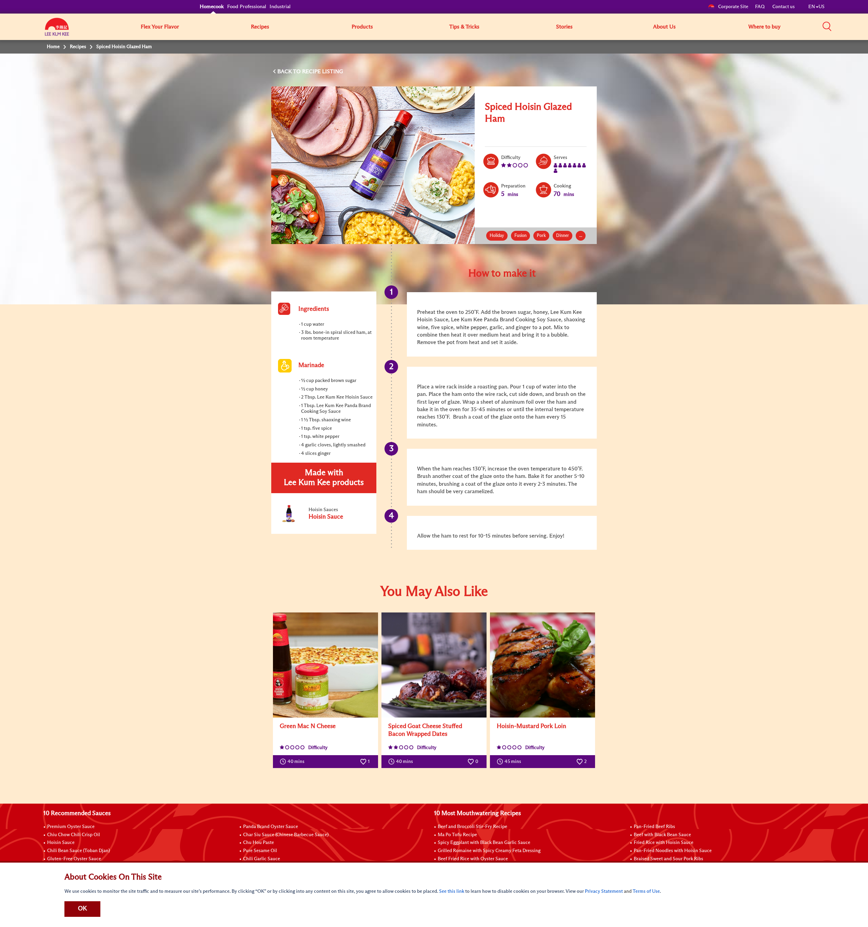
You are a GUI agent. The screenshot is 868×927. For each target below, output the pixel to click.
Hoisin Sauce (61, 842)
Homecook (212, 6)
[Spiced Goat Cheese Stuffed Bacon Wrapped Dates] (434, 665)
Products (362, 26)
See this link (451, 891)
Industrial (280, 6)
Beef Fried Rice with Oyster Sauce (473, 859)
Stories (564, 26)
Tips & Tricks (464, 26)
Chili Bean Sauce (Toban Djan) (78, 850)
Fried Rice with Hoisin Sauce (663, 842)
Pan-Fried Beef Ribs (654, 826)
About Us (664, 26)
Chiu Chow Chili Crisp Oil (73, 834)
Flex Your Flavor (160, 26)
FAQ (760, 6)
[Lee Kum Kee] (57, 30)
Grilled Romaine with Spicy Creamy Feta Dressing (489, 850)
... (580, 236)
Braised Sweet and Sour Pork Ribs (668, 859)
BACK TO (289, 71)
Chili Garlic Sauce (261, 859)
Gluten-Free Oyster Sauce (74, 859)
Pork (541, 236)
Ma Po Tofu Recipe (457, 834)
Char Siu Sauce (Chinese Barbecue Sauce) (286, 834)
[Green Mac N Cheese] (325, 665)
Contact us (783, 6)
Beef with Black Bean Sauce (662, 834)
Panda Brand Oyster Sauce (270, 826)
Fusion (520, 236)
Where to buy (764, 26)
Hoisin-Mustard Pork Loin (531, 726)
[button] (827, 26)
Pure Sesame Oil (260, 850)
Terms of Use (646, 891)
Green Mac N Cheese (308, 726)
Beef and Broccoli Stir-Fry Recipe (472, 826)
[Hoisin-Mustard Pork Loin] (542, 665)
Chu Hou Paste (258, 842)
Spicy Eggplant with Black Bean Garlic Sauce (484, 842)
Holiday (497, 236)
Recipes (260, 26)
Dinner (562, 236)
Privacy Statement (604, 891)
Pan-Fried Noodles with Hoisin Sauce (673, 850)
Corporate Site (733, 6)
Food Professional (246, 6)
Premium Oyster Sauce (71, 826)
